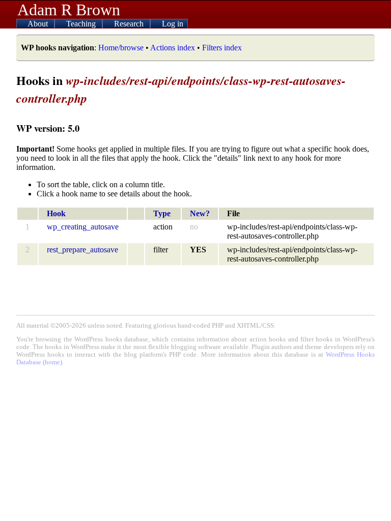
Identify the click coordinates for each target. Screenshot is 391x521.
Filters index (222, 47)
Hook (56, 213)
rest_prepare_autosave (82, 249)
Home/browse (121, 47)
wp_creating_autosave (83, 226)
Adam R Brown (68, 10)
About (38, 23)
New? (200, 213)
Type (162, 213)
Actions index (172, 47)
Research (130, 23)
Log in (172, 23)
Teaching (82, 23)
